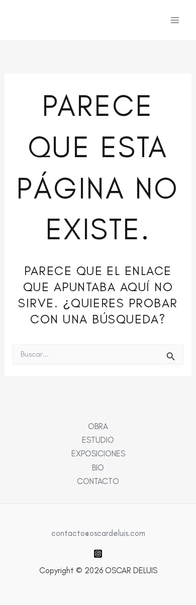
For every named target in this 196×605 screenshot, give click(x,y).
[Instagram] (98, 553)
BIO (98, 467)
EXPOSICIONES (98, 453)
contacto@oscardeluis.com (98, 533)
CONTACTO (98, 481)
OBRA (98, 426)
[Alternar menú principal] (174, 20)
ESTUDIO (98, 440)
